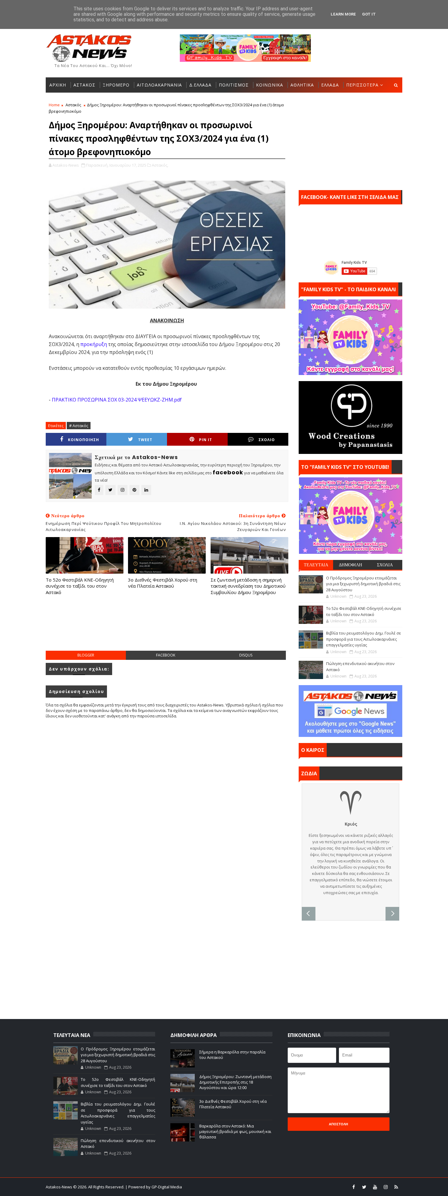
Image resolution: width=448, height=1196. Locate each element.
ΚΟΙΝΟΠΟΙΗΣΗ (83, 439)
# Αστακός (78, 425)
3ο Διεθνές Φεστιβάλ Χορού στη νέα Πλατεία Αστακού (162, 583)
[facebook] (353, 1186)
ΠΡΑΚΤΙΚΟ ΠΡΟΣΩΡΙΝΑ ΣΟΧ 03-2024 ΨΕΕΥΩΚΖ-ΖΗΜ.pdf (117, 399)
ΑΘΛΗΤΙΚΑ (302, 85)
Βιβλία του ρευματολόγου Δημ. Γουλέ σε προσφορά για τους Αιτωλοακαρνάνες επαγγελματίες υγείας (363, 639)
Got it (369, 14)
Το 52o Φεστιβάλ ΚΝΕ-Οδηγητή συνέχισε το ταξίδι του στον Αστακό (80, 586)
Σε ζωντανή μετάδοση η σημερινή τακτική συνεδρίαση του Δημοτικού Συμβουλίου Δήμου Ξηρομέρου (248, 586)
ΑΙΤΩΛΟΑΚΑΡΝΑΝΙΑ (159, 85)
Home (54, 105)
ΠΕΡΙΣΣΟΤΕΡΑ (362, 85)
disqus (245, 655)
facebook (165, 655)
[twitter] (364, 1186)
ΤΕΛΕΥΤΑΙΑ (316, 565)
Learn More (343, 14)
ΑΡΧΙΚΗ (57, 85)
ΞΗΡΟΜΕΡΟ (116, 85)
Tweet (145, 439)
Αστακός (73, 105)
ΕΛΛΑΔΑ (330, 85)
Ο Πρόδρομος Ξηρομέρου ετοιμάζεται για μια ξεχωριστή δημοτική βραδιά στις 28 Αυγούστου (363, 584)
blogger (85, 655)
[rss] (396, 1186)
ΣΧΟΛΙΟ (266, 439)
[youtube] (374, 1186)
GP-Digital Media (290, 1187)
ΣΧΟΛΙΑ (385, 565)
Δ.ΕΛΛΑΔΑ (200, 85)
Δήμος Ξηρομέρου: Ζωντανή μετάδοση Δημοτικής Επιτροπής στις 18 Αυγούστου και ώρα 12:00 (235, 1082)
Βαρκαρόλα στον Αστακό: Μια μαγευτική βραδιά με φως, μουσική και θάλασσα (235, 1131)
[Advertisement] (167, 629)
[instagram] (385, 1186)
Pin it (205, 439)
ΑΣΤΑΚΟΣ (84, 85)
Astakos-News (59, 1187)
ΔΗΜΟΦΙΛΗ (350, 565)
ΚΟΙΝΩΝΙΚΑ (269, 85)
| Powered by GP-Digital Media (153, 1187)
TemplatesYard (228, 1187)
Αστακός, (160, 165)
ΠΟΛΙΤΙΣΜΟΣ (234, 85)
